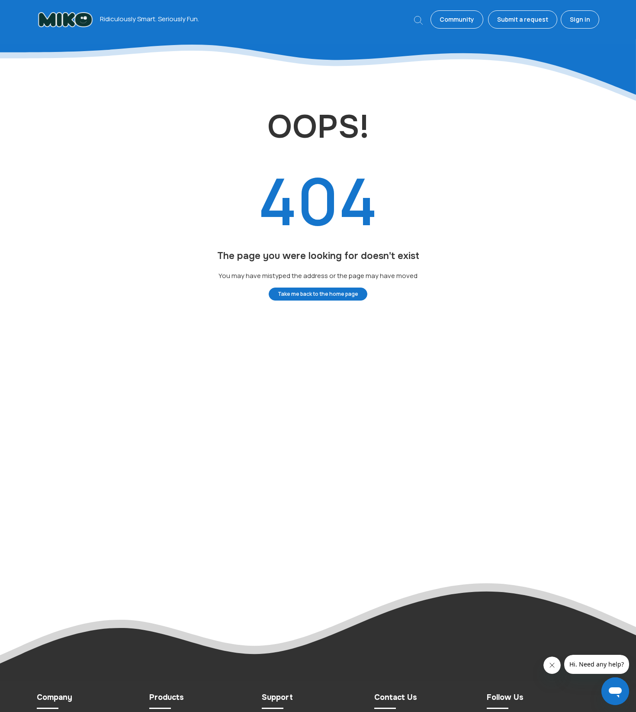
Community (457, 19)
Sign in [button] (580, 19)
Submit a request (522, 19)
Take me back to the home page (318, 294)
